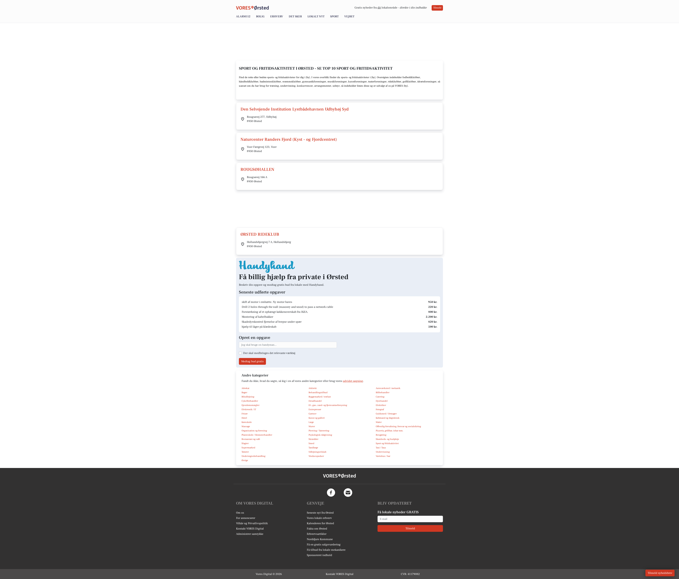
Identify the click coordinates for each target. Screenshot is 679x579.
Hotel (244, 418)
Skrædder (313, 439)
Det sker (295, 16)
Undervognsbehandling (253, 456)
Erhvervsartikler (316, 534)
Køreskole (247, 422)
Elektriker (381, 405)
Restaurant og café (251, 439)
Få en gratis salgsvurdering (324, 544)
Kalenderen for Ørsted (320, 523)
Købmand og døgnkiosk (387, 418)
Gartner (312, 413)
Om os (240, 512)
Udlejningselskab (317, 451)
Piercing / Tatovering (319, 430)
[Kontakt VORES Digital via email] (348, 492)
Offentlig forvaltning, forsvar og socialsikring (398, 426)
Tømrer (245, 451)
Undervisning (383, 451)
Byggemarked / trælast (320, 396)
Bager (244, 392)
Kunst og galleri (317, 418)
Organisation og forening (254, 430)
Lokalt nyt (315, 16)
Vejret (349, 16)
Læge (311, 422)
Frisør (245, 413)
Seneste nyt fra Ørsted (320, 512)
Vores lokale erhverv (319, 518)
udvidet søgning (353, 381)
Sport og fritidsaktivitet (387, 443)
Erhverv (276, 16)
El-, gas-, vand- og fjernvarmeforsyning (328, 405)
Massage (246, 426)
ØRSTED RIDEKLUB (259, 234)
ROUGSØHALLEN (257, 169)
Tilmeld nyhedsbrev (660, 573)
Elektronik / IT (249, 409)
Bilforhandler (382, 392)
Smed (311, 443)
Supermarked (248, 447)
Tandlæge (313, 447)
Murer (312, 426)
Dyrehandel (382, 401)
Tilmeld (437, 7)
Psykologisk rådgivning (320, 434)
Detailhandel (315, 401)
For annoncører (245, 518)
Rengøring (381, 434)
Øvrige (245, 460)
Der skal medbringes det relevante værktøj (269, 353)
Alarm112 (243, 16)
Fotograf (380, 409)
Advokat (245, 388)
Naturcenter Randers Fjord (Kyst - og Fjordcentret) (288, 139)
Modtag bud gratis (252, 361)
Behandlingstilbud (318, 392)
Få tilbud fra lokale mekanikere (326, 550)
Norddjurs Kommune (320, 539)
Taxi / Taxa (381, 447)
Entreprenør (315, 409)
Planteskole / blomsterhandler (257, 434)
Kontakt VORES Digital (250, 528)
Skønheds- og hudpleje (387, 439)
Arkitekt (313, 388)
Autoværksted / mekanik (388, 388)
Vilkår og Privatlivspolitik (252, 523)
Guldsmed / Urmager (386, 413)
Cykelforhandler (250, 401)
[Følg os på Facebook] (331, 492)
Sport (334, 16)
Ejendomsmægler (250, 405)
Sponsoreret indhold (319, 555)
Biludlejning (248, 396)
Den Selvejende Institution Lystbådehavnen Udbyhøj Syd (294, 109)
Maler (379, 422)
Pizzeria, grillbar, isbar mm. (389, 430)
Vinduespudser (316, 456)
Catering (380, 396)
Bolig (260, 16)
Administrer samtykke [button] (249, 534)
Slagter (245, 443)
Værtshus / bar (383, 456)
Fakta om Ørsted (317, 528)
